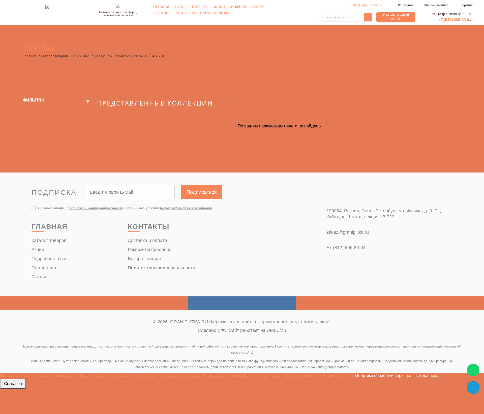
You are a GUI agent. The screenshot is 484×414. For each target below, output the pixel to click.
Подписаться (202, 192)
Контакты (185, 13)
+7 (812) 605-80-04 (454, 19)
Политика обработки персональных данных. (396, 375)
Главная (161, 7)
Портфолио (44, 267)
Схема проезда (215, 13)
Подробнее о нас (50, 258)
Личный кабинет (436, 5)
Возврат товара (144, 258)
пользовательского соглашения (186, 208)
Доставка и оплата (147, 240)
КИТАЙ (99, 56)
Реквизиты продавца (150, 249)
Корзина (466, 5)
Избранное (405, 5)
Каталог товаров (190, 7)
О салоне (162, 13)
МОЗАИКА (80, 56)
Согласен (13, 384)
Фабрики (238, 7)
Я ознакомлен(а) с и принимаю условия (125, 208)
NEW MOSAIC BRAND (128, 56)
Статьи (258, 7)
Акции (219, 7)
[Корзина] (457, 5)
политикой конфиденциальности (96, 208)
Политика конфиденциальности (161, 267)
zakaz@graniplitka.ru (347, 232)
